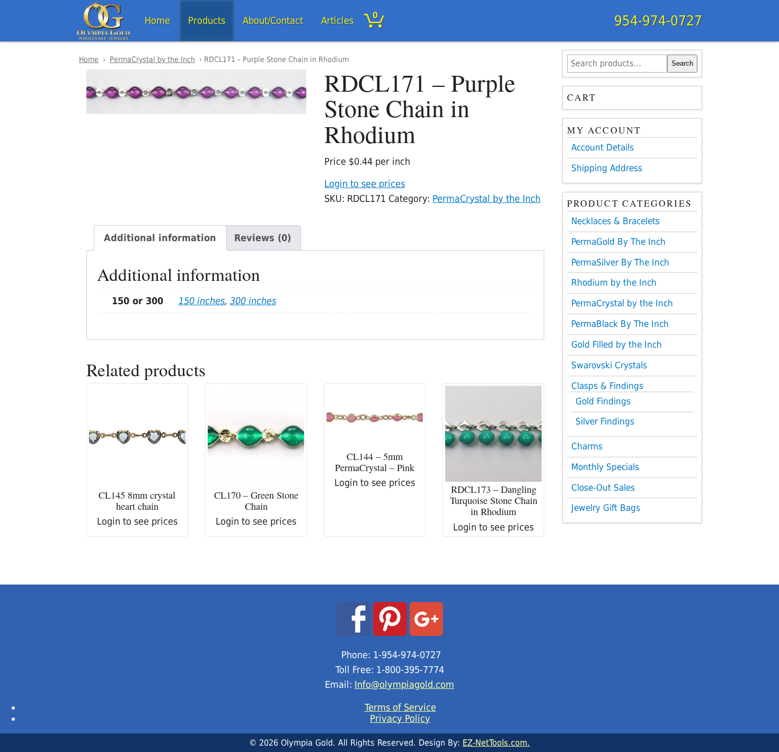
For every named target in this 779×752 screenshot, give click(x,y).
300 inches (253, 300)
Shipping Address (606, 168)
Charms (587, 446)
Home (157, 20)
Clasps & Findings (607, 386)
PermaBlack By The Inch (620, 324)
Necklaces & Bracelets (615, 221)
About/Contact (273, 20)
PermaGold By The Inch (618, 241)
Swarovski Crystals (609, 365)
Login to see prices (364, 183)
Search (682, 63)
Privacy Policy (400, 718)
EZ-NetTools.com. (496, 743)
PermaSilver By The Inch (620, 262)
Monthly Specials (605, 467)
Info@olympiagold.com (404, 684)
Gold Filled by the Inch (616, 344)
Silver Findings (605, 422)
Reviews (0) (262, 237)
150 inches (202, 300)
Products (206, 20)
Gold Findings (603, 401)
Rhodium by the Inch (614, 282)
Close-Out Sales (603, 487)
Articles (337, 20)
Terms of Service (400, 707)
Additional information (160, 237)
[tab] (160, 238)
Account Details (602, 147)
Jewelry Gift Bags (605, 507)
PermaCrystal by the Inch (152, 59)
